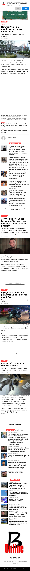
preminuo (18, 118)
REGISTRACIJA (15, 563)
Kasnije (17, 8)
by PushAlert (4, 10)
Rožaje (25, 118)
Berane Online (11, 137)
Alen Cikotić (12, 115)
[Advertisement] (15, 104)
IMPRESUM (9, 561)
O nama (4, 561)
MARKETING (14, 561)
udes (24, 119)
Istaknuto (25, 115)
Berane (19, 115)
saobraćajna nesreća (8, 119)
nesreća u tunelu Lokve (8, 118)
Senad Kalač (18, 119)
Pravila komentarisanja (22, 561)
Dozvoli (25, 8)
